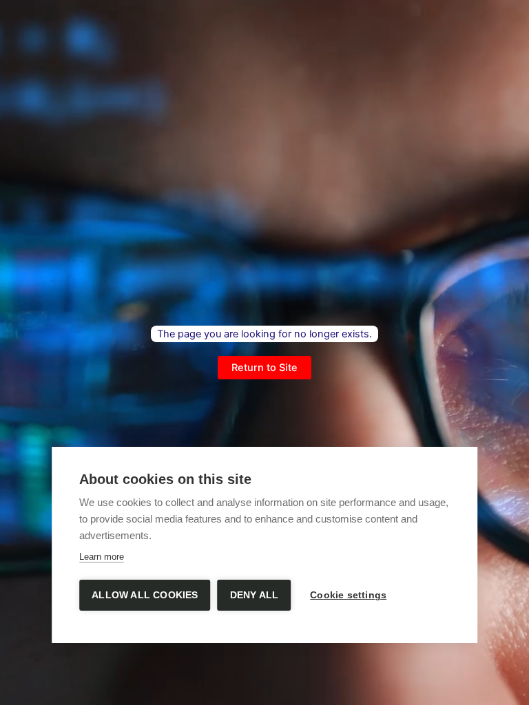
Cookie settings (348, 595)
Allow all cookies (145, 595)
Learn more (101, 556)
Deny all (254, 595)
